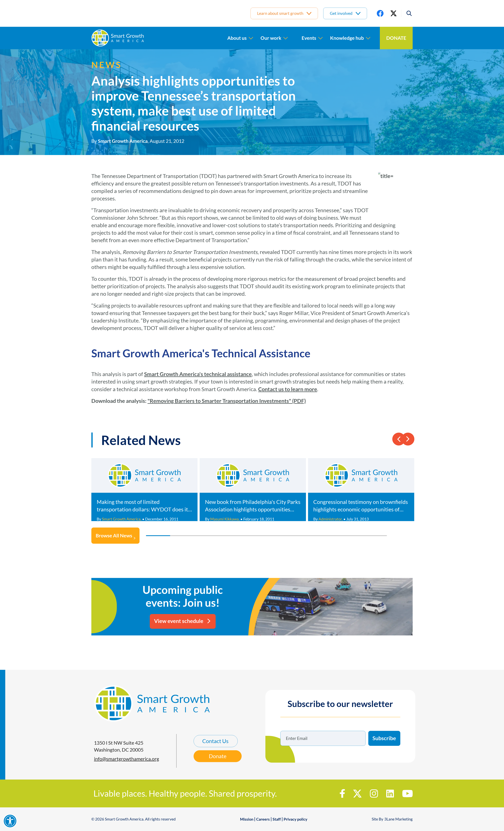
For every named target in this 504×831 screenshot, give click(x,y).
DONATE (396, 38)
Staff (277, 819)
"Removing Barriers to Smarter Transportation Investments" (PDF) (227, 401)
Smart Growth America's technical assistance (198, 374)
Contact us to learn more (287, 389)
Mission (246, 819)
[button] (407, 13)
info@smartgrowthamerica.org (126, 759)
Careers (263, 819)
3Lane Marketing (398, 819)
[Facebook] (380, 13)
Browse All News (114, 535)
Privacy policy (295, 819)
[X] (393, 13)
